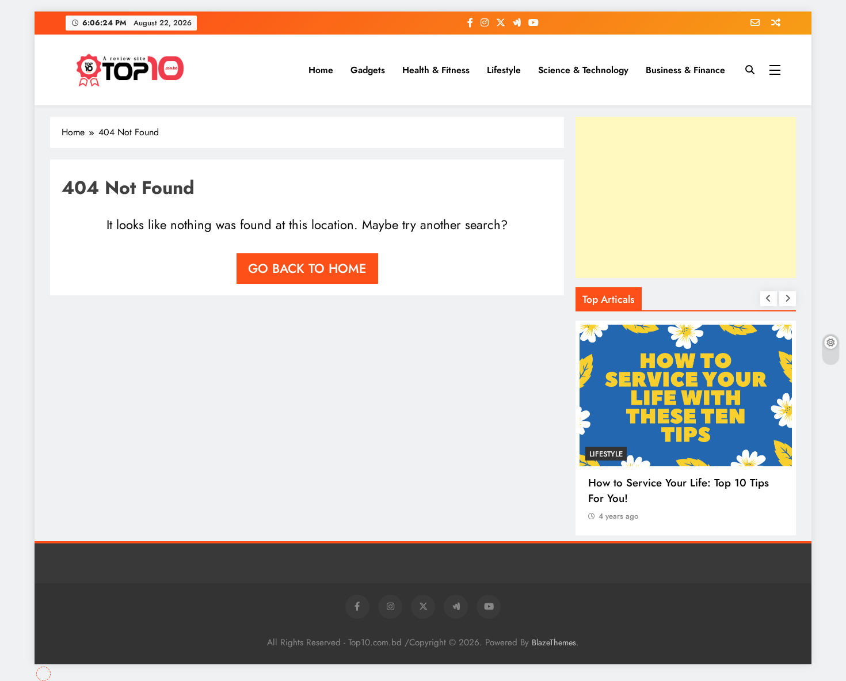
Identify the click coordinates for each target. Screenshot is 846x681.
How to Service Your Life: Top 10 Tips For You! (678, 490)
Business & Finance (685, 70)
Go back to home (307, 268)
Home (320, 70)
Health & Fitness (436, 70)
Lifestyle (504, 70)
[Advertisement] (686, 197)
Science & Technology (583, 70)
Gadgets (367, 70)
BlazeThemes (554, 642)
